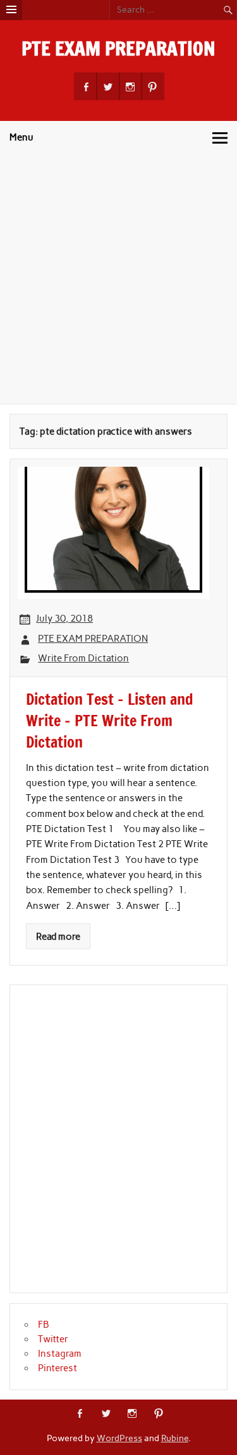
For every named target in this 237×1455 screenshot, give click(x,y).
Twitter (53, 1339)
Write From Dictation (83, 658)
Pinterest (57, 1368)
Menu (21, 137)
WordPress (119, 1438)
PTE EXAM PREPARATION (118, 48)
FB (43, 1324)
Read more (58, 936)
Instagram (60, 1353)
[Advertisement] (118, 279)
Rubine (174, 1438)
